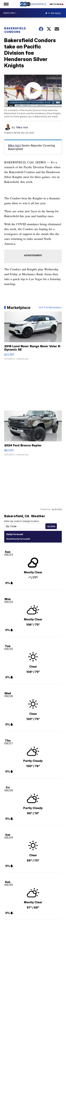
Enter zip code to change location (21, 521)
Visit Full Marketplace (50, 307)
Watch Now (56, 4)
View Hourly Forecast (17, 539)
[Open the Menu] (6, 4)
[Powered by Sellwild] (57, 509)
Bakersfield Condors (15, 30)
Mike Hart (22, 127)
